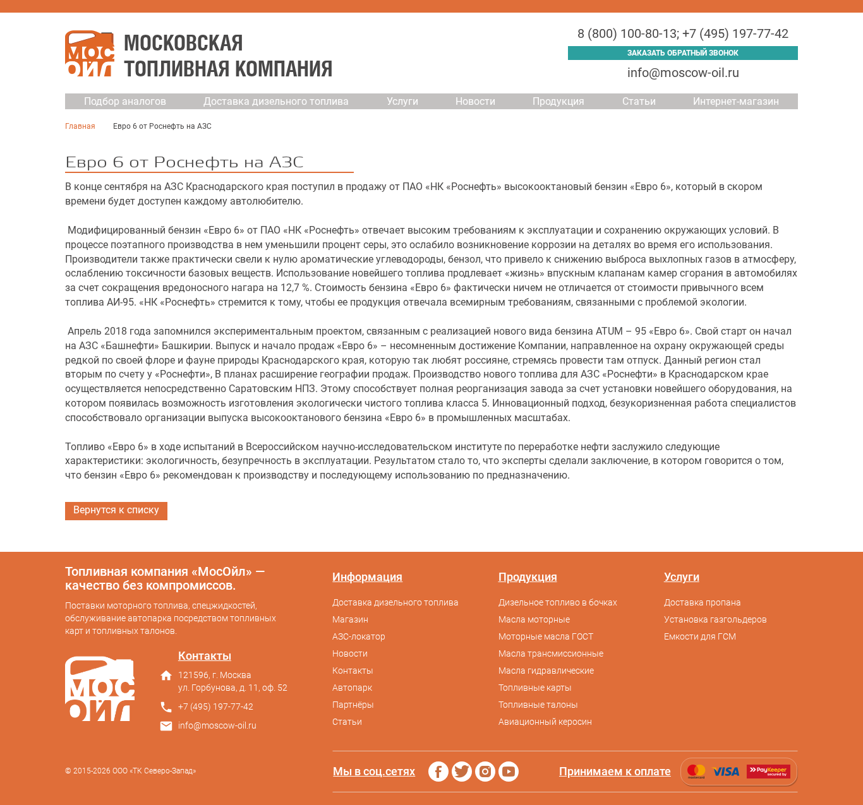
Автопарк (352, 688)
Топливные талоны (538, 705)
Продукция (558, 101)
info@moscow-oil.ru (683, 72)
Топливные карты (535, 688)
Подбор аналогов (125, 101)
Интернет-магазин (736, 101)
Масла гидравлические (546, 670)
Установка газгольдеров (715, 619)
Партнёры (353, 705)
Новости (475, 101)
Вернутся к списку (116, 510)
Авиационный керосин (545, 722)
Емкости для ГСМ (700, 636)
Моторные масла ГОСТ (545, 636)
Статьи (639, 101)
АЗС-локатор (358, 636)
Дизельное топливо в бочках (557, 602)
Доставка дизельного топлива (276, 101)
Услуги (402, 101)
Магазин (350, 619)
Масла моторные (534, 619)
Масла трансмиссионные (550, 653)
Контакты (352, 670)
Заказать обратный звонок (683, 53)
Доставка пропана (702, 602)
